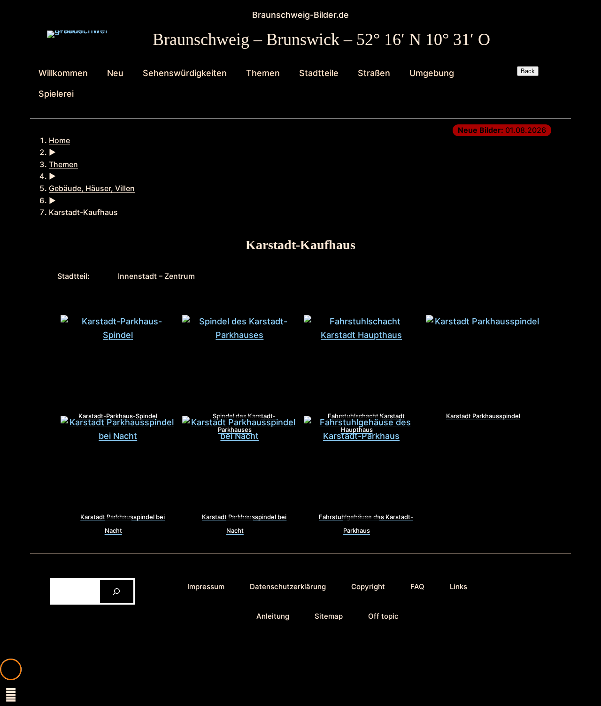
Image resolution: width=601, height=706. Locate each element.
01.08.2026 (502, 130)
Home (59, 140)
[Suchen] (116, 591)
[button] (11, 669)
